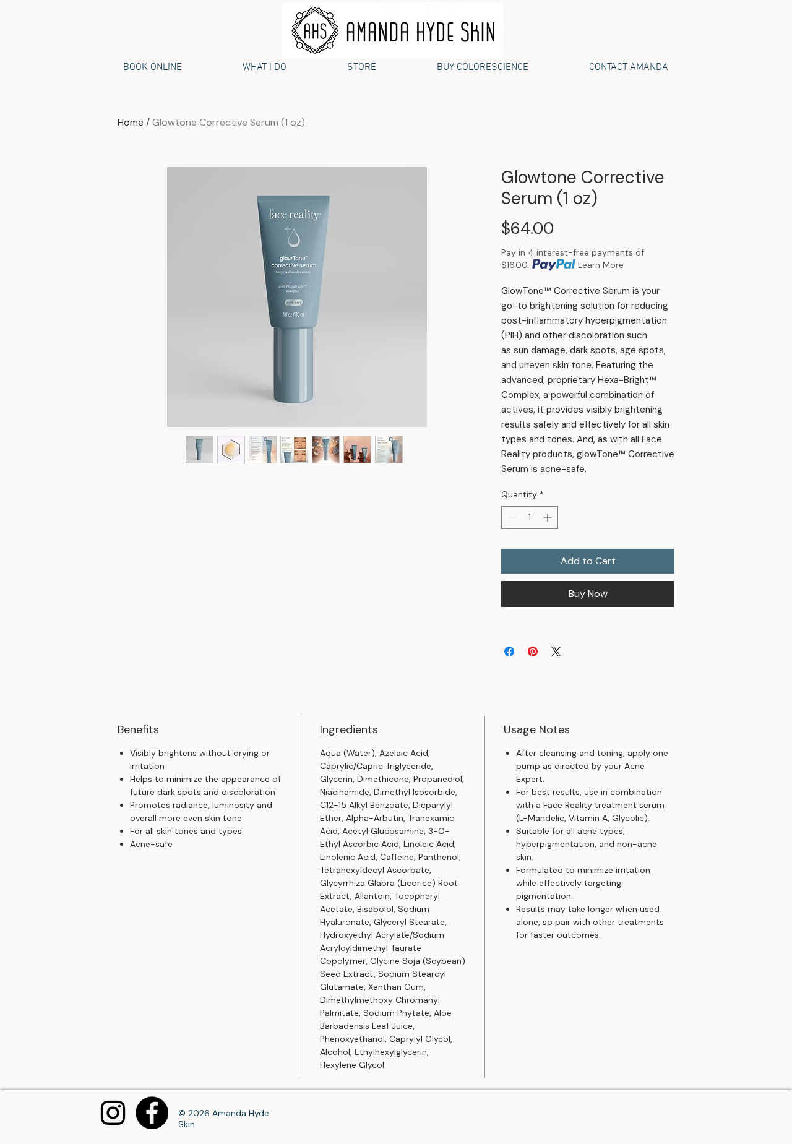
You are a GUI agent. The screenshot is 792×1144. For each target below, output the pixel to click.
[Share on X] (556, 651)
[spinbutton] (530, 517)
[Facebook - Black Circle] (152, 1112)
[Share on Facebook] (509, 651)
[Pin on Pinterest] (532, 651)
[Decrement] (511, 517)
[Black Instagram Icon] (113, 1112)
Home (131, 122)
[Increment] (548, 517)
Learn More (601, 264)
